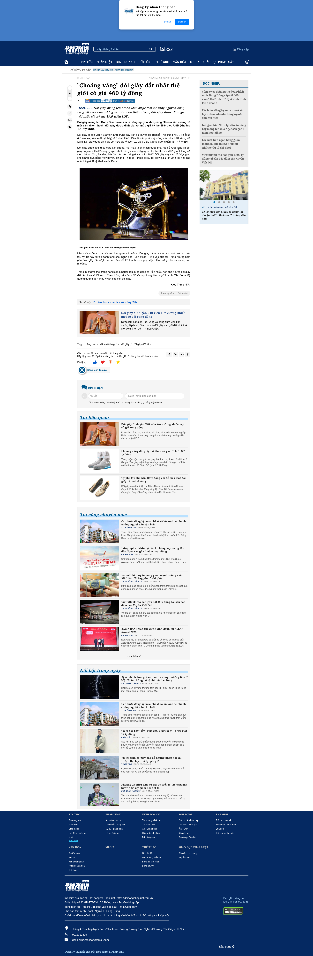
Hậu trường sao (76, 861)
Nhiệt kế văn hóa (77, 866)
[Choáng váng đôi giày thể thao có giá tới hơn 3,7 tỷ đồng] (99, 461)
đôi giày (125, 344)
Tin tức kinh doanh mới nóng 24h (115, 302)
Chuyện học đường (188, 853)
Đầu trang (225, 946)
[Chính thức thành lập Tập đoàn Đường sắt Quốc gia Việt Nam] (224, 185)
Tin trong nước (76, 820)
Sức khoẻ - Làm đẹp (188, 820)
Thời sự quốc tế (223, 820)
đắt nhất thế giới (108, 344)
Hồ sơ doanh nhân (151, 833)
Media (194, 62)
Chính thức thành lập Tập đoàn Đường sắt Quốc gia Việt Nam (222, 213)
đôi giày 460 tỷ (141, 344)
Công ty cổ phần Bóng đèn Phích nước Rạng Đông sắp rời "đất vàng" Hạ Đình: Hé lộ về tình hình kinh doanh (224, 97)
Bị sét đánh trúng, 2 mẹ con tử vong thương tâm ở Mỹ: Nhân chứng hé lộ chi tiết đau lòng (154, 678)
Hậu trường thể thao (151, 857)
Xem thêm (133, 656)
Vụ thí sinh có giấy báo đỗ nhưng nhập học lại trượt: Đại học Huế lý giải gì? (151, 759)
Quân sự (220, 829)
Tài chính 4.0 (148, 824)
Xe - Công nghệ (149, 829)
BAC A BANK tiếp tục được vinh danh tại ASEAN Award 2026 (152, 630)
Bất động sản (148, 837)
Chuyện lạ (183, 833)
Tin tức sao (74, 853)
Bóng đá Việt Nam (150, 861)
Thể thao (73, 870)
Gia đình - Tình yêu (188, 824)
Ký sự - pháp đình (114, 829)
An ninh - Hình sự (113, 820)
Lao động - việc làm (78, 833)
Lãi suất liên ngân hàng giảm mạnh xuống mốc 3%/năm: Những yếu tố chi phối (151, 576)
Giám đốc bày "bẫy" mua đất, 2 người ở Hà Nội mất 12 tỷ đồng (154, 732)
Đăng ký (182, 22)
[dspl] (66, 62)
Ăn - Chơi (183, 829)
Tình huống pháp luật (115, 824)
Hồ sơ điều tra (112, 833)
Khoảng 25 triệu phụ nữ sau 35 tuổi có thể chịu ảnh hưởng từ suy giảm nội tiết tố (154, 786)
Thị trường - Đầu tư (151, 820)
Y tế (71, 837)
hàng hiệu (91, 344)
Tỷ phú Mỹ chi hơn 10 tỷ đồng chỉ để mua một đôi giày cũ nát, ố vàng (153, 479)
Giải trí (72, 857)
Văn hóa (179, 62)
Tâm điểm (73, 824)
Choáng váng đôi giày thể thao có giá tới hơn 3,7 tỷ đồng (153, 452)
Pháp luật (104, 62)
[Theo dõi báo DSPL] (110, 100)
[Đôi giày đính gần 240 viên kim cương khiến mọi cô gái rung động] (99, 322)
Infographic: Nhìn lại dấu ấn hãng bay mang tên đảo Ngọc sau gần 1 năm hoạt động (152, 549)
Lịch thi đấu (147, 853)
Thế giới (162, 62)
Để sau (167, 22)
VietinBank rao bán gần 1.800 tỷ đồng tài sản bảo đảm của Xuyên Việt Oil (153, 603)
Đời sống (146, 62)
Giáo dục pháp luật (218, 62)
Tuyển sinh (184, 857)
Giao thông (74, 829)
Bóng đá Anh (148, 866)
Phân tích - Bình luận (226, 824)
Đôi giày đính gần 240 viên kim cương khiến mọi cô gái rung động (153, 315)
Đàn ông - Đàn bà (187, 837)
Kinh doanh (125, 62)
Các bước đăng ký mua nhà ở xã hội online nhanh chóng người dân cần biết (153, 523)
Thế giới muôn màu (225, 833)
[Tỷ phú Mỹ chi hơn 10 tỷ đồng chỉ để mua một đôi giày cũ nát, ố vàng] (99, 488)
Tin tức (86, 62)
